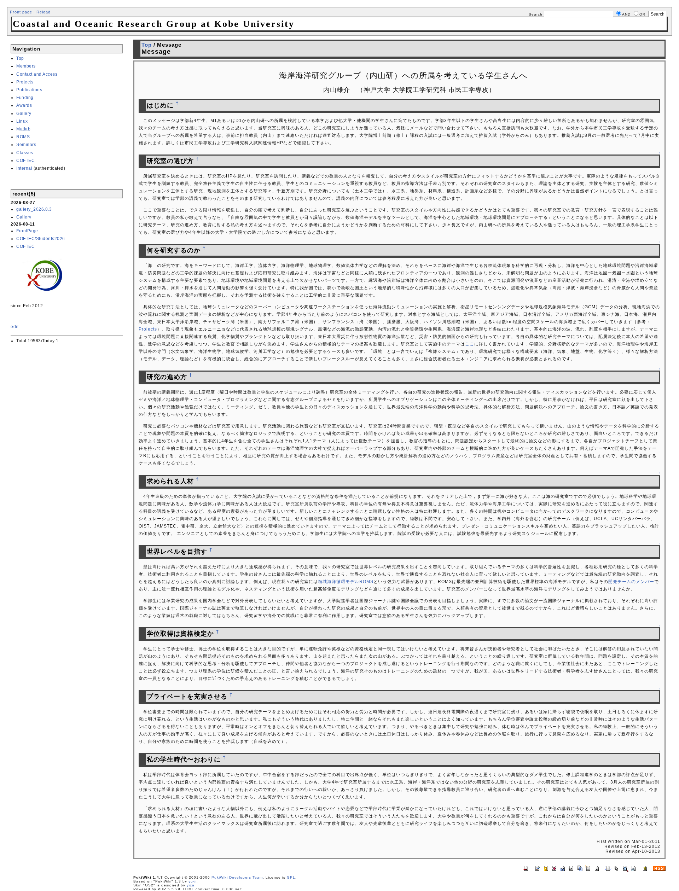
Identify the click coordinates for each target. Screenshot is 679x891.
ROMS (23, 136)
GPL (291, 877)
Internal (24, 168)
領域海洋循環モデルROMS (345, 581)
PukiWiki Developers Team (237, 877)
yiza (191, 885)
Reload (43, 12)
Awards (24, 105)
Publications (29, 89)
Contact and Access (36, 74)
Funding (25, 97)
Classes (24, 152)
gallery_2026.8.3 (34, 209)
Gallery (23, 113)
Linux (22, 121)
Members (26, 66)
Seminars (26, 144)
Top (20, 58)
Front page (21, 12)
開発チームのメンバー (631, 581)
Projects (24, 82)
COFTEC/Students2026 (40, 238)
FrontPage (27, 230)
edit (14, 326)
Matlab (23, 129)
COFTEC (25, 160)
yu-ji (192, 881)
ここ (469, 344)
